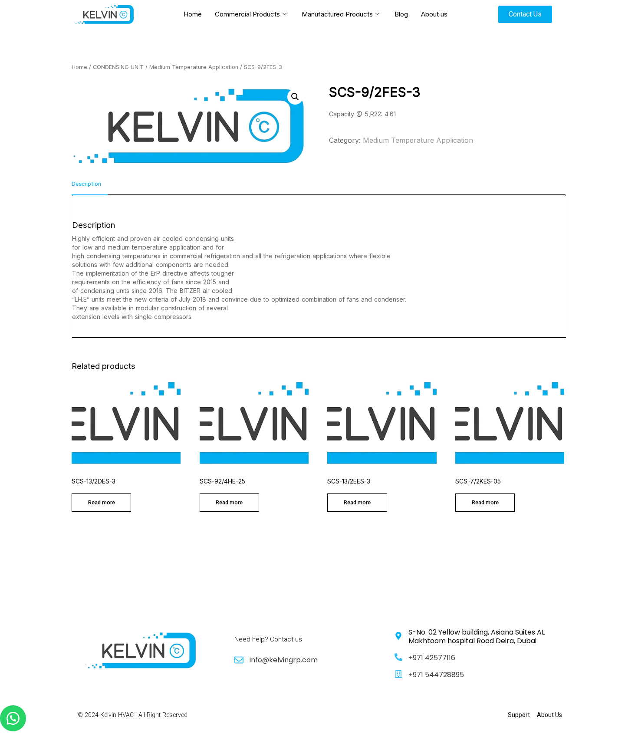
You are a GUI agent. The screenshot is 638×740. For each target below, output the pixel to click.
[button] (13, 718)
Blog (401, 14)
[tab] (90, 187)
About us (434, 14)
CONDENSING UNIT (118, 67)
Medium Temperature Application (193, 67)
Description (86, 184)
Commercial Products (247, 14)
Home (193, 14)
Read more (101, 502)
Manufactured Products (337, 14)
